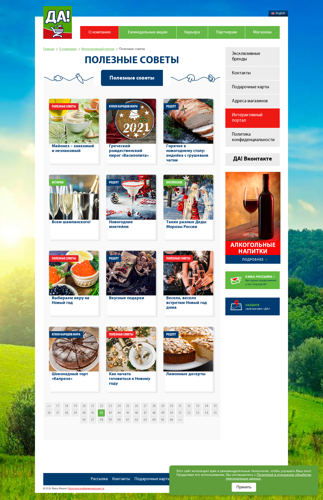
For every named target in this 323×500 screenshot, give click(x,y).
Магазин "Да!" (57, 22)
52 (189, 413)
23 (110, 406)
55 (215, 413)
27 (145, 406)
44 (119, 413)
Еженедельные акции (147, 32)
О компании (99, 32)
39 (75, 413)
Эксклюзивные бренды (246, 57)
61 (127, 419)
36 (49, 413)
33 (197, 406)
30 (171, 406)
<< (49, 406)
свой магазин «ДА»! (257, 307)
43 (110, 413)
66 (171, 419)
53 (197, 413)
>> (180, 419)
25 (127, 406)
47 (145, 413)
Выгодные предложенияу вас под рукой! (260, 280)
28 (154, 406)
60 (119, 419)
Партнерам (226, 32)
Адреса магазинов (250, 101)
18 (66, 406)
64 (154, 419)
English (280, 13)
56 (84, 419)
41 (92, 413)
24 (119, 406)
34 (206, 406)
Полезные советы (131, 78)
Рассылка (99, 479)
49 (162, 413)
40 (84, 413)
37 (57, 413)
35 (215, 406)
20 (84, 406)
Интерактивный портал (247, 118)
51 (180, 413)
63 (145, 419)
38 (66, 413)
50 (171, 413)
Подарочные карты (250, 87)
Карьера (192, 32)
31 (180, 406)
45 (127, 413)
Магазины (262, 32)
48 (154, 413)
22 (101, 406)
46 (136, 413)
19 (75, 406)
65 (162, 419)
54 (206, 413)
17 (57, 406)
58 (101, 419)
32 (189, 406)
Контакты (241, 73)
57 (92, 419)
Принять (243, 487)
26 (136, 406)
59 (110, 419)
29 (162, 406)
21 (92, 406)
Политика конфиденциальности (253, 137)
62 (136, 419)
